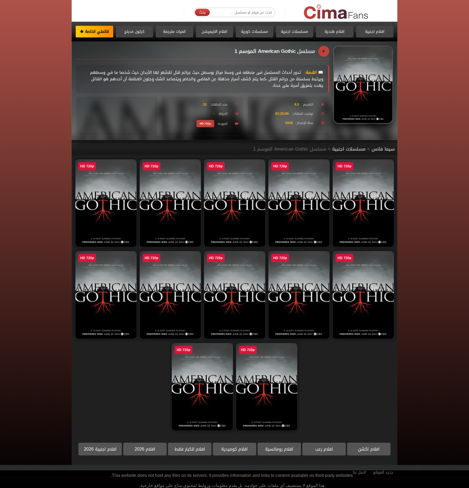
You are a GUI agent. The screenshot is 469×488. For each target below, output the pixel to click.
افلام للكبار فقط (190, 449)
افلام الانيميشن (214, 31)
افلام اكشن (369, 449)
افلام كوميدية (234, 449)
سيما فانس (383, 149)
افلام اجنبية (374, 31)
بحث (202, 12)
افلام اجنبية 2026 (100, 449)
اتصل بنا (359, 472)
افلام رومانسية (279, 449)
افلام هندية (334, 31)
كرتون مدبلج (134, 31)
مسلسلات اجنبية (294, 31)
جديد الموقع (383, 472)
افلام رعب (324, 449)
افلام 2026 (145, 449)
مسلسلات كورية (254, 31)
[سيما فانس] (336, 12)
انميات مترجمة (174, 31)
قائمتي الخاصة (96, 31)
